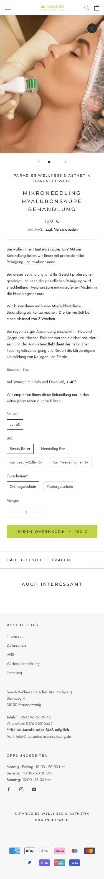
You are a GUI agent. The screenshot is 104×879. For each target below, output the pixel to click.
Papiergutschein (60, 486)
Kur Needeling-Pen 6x (70, 462)
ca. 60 (15, 424)
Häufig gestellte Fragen (38, 560)
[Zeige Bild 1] (49, 162)
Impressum (15, 636)
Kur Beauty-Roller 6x (26, 462)
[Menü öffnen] (8, 7)
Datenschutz (16, 645)
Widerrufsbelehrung (23, 663)
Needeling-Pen (53, 448)
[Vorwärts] (65, 162)
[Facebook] (9, 789)
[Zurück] (39, 162)
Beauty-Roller (20, 448)
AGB (10, 654)
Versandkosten (66, 229)
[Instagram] (21, 789)
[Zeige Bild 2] (55, 162)
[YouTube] (34, 789)
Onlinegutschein (23, 486)
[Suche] (86, 7)
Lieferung (14, 672)
